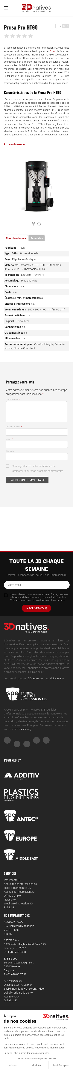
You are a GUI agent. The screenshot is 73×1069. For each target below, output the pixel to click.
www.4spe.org (22, 729)
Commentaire (13, 399)
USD (65, 26)
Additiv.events (56, 678)
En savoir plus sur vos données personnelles (26, 1053)
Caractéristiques (16, 238)
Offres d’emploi (12, 895)
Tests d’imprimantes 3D (17, 887)
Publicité (9, 907)
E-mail (9, 439)
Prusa (52, 51)
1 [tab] (33, 223)
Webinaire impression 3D (18, 903)
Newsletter (10, 899)
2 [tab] (39, 223)
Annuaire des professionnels (20, 883)
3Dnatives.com (36, 678)
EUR (59, 26)
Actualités (37, 238)
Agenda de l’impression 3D (19, 891)
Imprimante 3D (12, 879)
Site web (10, 451)
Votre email (14, 584)
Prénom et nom (14, 427)
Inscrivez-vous (36, 608)
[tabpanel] (36, 184)
